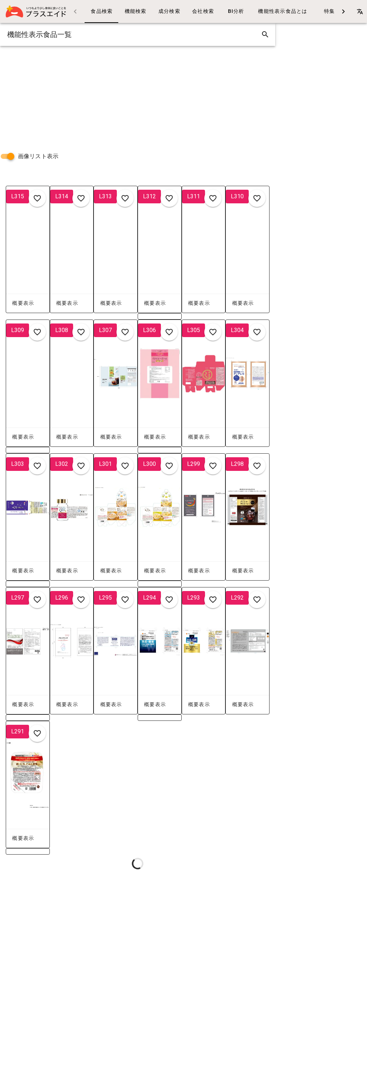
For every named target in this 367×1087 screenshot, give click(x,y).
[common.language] (360, 11)
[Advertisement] (137, 96)
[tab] (101, 11)
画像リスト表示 (38, 156)
